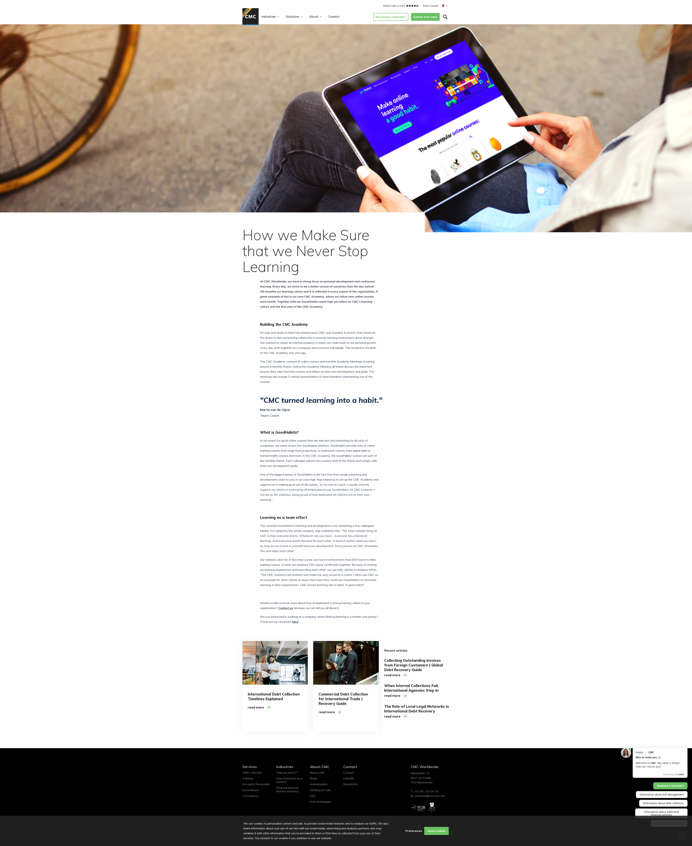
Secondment (250, 790)
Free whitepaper (320, 801)
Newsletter (350, 784)
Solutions (292, 16)
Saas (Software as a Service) (289, 780)
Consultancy (250, 796)
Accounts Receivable (256, 784)
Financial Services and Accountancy (287, 789)
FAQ (313, 796)
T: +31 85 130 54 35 (424, 791)
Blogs (313, 778)
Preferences (413, 831)
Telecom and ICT (287, 772)
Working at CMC (320, 790)
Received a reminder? (391, 17)
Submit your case (425, 17)
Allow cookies (436, 831)
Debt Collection (252, 772)
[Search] (445, 16)
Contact (334, 16)
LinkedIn (348, 778)
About (313, 16)
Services (249, 766)
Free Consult (430, 5)
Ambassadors (319, 784)
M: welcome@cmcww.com (428, 796)
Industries (268, 16)
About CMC (319, 766)
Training (247, 778)
